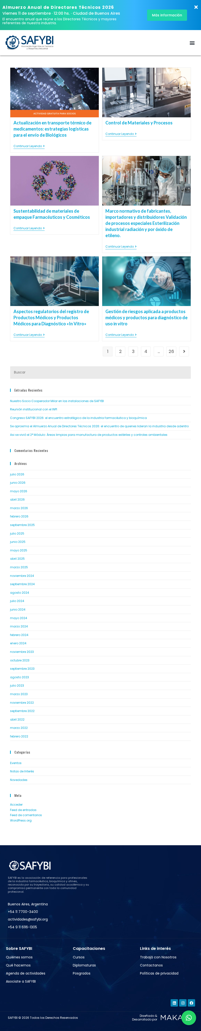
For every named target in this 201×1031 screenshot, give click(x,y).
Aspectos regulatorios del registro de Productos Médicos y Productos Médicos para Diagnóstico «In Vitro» (51, 317)
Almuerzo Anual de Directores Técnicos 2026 (58, 7)
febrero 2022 (19, 736)
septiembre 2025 (22, 525)
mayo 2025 (18, 550)
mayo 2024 (18, 618)
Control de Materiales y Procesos (139, 122)
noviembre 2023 (22, 652)
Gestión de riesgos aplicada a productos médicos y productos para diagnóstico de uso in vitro (146, 317)
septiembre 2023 (22, 669)
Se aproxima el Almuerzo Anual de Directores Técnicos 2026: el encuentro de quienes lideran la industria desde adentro (99, 426)
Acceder (16, 804)
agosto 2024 (19, 593)
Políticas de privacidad (159, 973)
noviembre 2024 (22, 576)
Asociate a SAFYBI (21, 981)
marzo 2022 (19, 728)
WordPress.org (21, 820)
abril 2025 (17, 559)
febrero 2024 (19, 635)
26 (171, 351)
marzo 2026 (19, 508)
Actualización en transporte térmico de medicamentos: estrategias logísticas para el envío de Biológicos (52, 129)
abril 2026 (17, 499)
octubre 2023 (19, 660)
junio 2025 (17, 542)
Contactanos (151, 965)
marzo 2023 (19, 694)
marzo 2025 (19, 567)
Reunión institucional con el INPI (33, 409)
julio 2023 (17, 685)
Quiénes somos (19, 957)
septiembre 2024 (22, 584)
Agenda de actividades (25, 973)
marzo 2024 (19, 626)
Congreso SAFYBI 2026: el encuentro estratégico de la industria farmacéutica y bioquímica (78, 418)
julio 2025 (17, 533)
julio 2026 (17, 474)
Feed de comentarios (26, 815)
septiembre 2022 (22, 711)
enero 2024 (18, 643)
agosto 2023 (19, 677)
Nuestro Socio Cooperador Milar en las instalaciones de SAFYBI (57, 401)
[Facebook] (191, 1003)
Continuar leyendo (29, 146)
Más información (167, 15)
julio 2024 (17, 601)
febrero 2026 (19, 516)
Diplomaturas (84, 965)
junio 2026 (17, 483)
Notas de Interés (22, 771)
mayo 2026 (18, 491)
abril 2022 (17, 719)
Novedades (18, 780)
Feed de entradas (23, 810)
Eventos (16, 763)
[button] (192, 43)
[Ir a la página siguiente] (184, 351)
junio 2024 (17, 609)
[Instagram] (183, 1003)
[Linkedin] (174, 1003)
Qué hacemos (18, 965)
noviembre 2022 (22, 703)
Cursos (79, 957)
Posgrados (81, 973)
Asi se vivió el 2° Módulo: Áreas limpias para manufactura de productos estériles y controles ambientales (88, 435)
